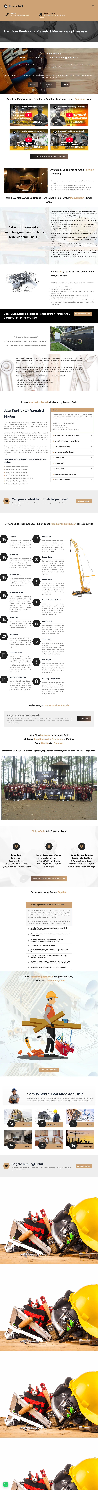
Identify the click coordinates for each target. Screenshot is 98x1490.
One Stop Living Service (51, 679)
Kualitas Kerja (47, 621)
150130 (13, 13)
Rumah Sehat (47, 557)
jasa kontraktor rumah (71, 212)
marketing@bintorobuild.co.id (19, 15)
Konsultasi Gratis (16, 652)
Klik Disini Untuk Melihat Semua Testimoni (50, 156)
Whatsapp (33, 84)
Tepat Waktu (46, 639)
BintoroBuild (20, 359)
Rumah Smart (47, 579)
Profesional (46, 537)
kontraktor (86, 181)
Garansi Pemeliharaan (18, 677)
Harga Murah (14, 634)
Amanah (13, 537)
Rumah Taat (14, 555)
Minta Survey (84, 719)
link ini (53, 551)
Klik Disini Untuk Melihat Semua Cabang (47, 879)
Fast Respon (46, 660)
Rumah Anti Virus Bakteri (51, 600)
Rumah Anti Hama (16, 593)
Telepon (65, 84)
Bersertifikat (14, 617)
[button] (5, 1484)
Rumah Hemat (15, 575)
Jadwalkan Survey (49, 85)
